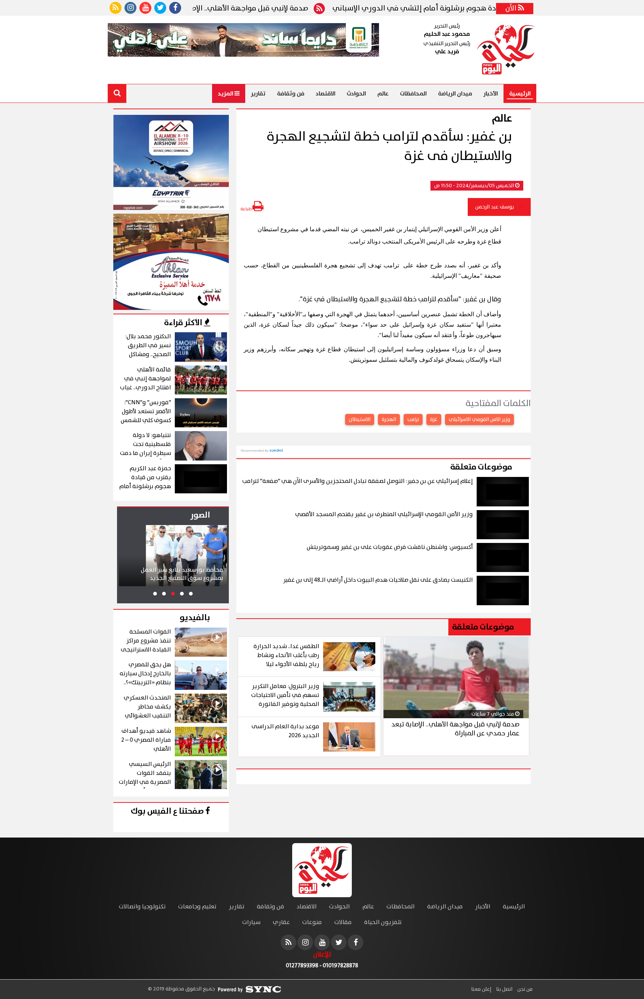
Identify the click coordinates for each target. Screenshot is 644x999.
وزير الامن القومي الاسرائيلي (479, 419)
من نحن (524, 989)
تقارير (258, 93)
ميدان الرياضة (455, 93)
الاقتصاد (325, 93)
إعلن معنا (481, 989)
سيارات (251, 922)
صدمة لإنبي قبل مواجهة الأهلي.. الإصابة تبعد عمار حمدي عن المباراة (231, 8)
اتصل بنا (503, 989)
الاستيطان (359, 419)
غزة (434, 419)
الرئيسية (520, 93)
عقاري (281, 922)
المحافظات (413, 93)
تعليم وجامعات (197, 906)
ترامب (413, 419)
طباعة (246, 209)
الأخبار (490, 93)
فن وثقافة (290, 93)
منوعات (312, 922)
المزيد (226, 93)
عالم (383, 93)
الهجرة (389, 419)
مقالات (343, 922)
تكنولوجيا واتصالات (142, 906)
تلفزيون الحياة (383, 922)
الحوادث (356, 93)
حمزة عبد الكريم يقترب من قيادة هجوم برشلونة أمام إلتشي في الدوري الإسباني (492, 8)
